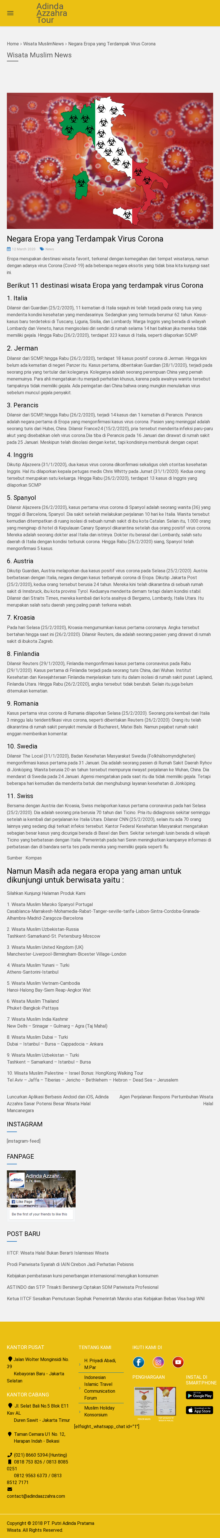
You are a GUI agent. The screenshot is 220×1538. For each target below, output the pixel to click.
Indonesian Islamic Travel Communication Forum (99, 1388)
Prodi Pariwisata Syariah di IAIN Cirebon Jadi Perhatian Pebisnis (70, 1264)
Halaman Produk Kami (63, 893)
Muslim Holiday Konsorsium (99, 1411)
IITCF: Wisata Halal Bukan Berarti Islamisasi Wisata (58, 1253)
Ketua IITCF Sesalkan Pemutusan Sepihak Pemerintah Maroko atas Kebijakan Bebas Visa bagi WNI (106, 1298)
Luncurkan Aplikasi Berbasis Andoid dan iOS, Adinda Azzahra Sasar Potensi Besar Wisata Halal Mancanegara (58, 1103)
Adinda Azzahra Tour (51, 13)
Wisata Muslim (37, 44)
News (50, 249)
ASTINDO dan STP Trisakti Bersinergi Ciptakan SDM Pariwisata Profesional (82, 1287)
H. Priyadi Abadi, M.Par (100, 1364)
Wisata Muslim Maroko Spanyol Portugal (52, 904)
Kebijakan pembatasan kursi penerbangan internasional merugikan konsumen (82, 1276)
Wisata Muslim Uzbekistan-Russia (45, 929)
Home (13, 44)
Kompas (33, 858)
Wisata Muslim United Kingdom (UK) (47, 947)
